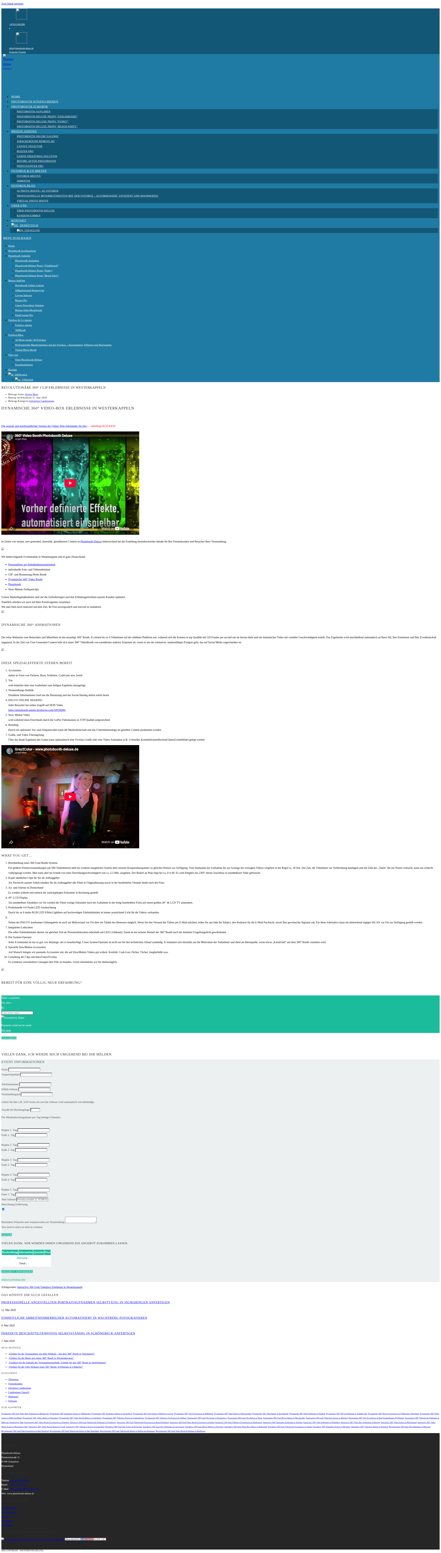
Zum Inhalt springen (12, 3)
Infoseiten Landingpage (41, 401)
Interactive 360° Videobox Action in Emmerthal (85, 1427)
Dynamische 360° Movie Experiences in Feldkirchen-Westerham (393, 1414)
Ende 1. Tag (8, 1135)
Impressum (6, 1525)
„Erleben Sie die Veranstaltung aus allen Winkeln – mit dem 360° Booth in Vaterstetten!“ (51, 1354)
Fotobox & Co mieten (20, 320)
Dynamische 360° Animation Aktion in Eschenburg (111, 1414)
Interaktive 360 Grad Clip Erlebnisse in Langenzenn (163, 1427)
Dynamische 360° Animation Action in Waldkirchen (70, 1414)
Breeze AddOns (16, 280)
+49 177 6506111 (17, 1484)
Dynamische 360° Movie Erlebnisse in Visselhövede (346, 1414)
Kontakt (12, 369)
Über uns (13, 355)
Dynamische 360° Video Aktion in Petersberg (41, 1418)
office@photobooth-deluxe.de (21, 48)
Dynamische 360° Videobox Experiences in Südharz (166, 1418)
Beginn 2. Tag (9, 1144)
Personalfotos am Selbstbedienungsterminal (31, 564)
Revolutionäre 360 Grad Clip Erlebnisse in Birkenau (409, 1427)
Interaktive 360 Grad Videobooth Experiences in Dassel (290, 1427)
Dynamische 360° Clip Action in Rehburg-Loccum (153, 1414)
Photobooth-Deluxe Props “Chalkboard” (37, 265)
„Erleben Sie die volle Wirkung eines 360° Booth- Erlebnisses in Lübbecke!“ (45, 1367)
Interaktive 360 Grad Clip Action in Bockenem (123, 1427)
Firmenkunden (15, 1384)
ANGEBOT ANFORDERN (17, 1271)
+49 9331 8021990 (17, 24)
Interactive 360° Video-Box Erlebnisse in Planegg (360, 1422)
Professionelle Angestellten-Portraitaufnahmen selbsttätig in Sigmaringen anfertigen (85, 1302)
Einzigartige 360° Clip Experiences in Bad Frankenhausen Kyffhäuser (376, 1418)
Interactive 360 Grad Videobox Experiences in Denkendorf (238, 1422)
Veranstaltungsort (10, 1094)
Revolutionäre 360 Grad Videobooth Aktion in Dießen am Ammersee (127, 1431)
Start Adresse (8, 1199)
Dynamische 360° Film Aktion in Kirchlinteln (270, 1414)
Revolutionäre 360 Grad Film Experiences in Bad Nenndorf (25, 1431)
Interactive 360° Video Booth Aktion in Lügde (47, 1427)
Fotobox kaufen (9, 1508)
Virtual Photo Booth (26, 350)
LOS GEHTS (9, 1038)
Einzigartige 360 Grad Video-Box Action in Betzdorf (327, 1418)
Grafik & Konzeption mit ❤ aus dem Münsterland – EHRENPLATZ (80, 1550)
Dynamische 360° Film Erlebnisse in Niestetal (307, 1414)
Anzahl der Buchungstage (15, 1109)
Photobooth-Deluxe (91, 541)
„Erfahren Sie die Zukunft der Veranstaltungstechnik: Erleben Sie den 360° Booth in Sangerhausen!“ (57, 1362)
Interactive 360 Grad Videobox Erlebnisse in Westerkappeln (49, 1287)
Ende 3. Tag (8, 1164)
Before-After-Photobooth (28, 310)
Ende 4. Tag (8, 1179)
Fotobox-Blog (15, 335)
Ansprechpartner (10, 1074)
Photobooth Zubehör (19, 255)
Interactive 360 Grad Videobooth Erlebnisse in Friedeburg (93, 1422)
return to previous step (13, 1279)
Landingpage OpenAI (18, 1392)
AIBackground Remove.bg (29, 290)
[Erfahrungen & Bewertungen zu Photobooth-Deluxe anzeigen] (32, 1539)
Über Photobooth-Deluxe (28, 359)
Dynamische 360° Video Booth (25, 579)
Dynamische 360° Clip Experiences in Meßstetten (193, 1414)
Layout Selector (23, 295)
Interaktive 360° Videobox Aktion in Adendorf (369, 1427)
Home (11, 245)
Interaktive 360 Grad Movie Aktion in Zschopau (204, 1427)
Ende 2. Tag (8, 1149)
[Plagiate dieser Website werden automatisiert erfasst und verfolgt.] (85, 1539)
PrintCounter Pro (24, 315)
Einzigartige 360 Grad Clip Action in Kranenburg (207, 1418)
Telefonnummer (10, 1084)
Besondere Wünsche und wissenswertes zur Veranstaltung (32, 1222)
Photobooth (14, 584)
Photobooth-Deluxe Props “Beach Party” (37, 275)
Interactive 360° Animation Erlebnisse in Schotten (283, 1422)
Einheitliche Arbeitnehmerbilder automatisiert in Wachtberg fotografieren (74, 1318)
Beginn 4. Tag (9, 1174)
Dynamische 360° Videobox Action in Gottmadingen (123, 1418)
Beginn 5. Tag (9, 1189)
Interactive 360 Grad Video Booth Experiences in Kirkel (192, 1422)
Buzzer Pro (21, 300)
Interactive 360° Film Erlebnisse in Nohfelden (321, 1422)
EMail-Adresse (9, 1089)
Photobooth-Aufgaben (27, 260)
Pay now (6, 1030)
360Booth (20, 330)
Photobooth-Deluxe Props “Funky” (34, 270)
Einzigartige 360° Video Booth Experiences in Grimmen (46, 1422)
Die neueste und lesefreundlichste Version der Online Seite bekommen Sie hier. (44, 426)
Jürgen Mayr (31, 394)
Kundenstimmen (24, 364)
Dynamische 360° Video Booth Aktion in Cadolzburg (80, 1418)
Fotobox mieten (23, 325)
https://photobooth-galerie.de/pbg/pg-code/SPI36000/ (37, 710)
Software (12, 1401)
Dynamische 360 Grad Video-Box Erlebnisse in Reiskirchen (25, 1414)
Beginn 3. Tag (9, 1159)
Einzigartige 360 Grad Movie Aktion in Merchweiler (284, 1418)
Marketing (13, 1396)
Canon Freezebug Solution (29, 305)
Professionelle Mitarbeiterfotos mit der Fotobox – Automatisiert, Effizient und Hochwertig (63, 345)
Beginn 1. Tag (9, 1130)
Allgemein (13, 1379)
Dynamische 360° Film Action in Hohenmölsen (233, 1414)
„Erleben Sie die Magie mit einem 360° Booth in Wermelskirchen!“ (41, 1358)
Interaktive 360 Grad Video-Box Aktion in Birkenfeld (245, 1427)
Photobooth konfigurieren (22, 250)
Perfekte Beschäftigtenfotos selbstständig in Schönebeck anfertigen (68, 1333)
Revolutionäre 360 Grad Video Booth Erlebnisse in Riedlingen (180, 1431)
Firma (4, 1069)
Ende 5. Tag (8, 1194)
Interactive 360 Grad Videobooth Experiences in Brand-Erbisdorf (143, 1422)
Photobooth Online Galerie (29, 285)
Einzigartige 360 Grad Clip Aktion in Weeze (245, 1418)
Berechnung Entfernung (14, 1204)
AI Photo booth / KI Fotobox (30, 340)
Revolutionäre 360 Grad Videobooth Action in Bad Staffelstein (74, 1431)
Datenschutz (7, 1521)
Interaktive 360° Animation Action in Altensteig (331, 1427)
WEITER (6, 1234)
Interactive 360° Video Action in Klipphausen (399, 1422)
